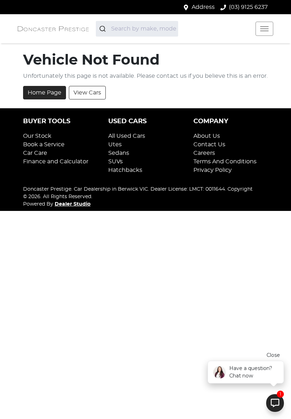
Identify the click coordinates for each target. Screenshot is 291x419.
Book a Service (44, 144)
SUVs (115, 161)
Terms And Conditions (225, 161)
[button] (264, 29)
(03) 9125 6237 (248, 7)
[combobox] (137, 29)
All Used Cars (126, 136)
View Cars (87, 93)
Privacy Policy (212, 170)
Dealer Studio (72, 204)
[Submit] (103, 29)
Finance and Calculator (55, 161)
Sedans (118, 153)
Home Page (44, 93)
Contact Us (209, 144)
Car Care (35, 153)
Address (203, 7)
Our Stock (37, 136)
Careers (204, 153)
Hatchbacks (125, 170)
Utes (115, 144)
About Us (206, 136)
